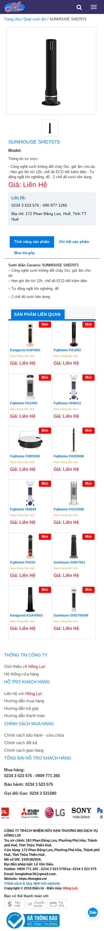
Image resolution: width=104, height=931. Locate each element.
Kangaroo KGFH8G (25, 350)
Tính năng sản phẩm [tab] (32, 242)
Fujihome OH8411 (67, 403)
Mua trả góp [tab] (24, 253)
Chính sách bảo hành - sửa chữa (34, 735)
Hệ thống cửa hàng (21, 674)
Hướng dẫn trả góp (21, 708)
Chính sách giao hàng (24, 750)
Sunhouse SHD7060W (71, 615)
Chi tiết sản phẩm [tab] (74, 242)
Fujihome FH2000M (69, 456)
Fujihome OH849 (23, 509)
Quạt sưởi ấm (35, 19)
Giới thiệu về (24, 666)
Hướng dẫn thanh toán (24, 715)
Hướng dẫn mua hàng (24, 700)
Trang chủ (12, 19)
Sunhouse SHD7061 (69, 562)
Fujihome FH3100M (69, 509)
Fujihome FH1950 (67, 350)
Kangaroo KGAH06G (26, 615)
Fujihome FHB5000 (25, 456)
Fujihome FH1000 (23, 403)
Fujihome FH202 (22, 562)
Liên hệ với (23, 693)
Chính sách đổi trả (20, 742)
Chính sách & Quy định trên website (32, 883)
